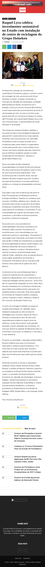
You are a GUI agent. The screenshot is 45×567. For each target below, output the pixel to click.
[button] (3, 10)
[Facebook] (14, 47)
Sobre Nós (18, 558)
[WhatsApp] (4, 47)
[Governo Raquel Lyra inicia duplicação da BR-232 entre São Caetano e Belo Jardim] (7, 459)
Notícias (5, 18)
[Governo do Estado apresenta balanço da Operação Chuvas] (7, 480)
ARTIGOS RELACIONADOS (12, 429)
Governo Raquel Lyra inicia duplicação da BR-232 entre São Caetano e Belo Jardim (28, 459)
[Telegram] (9, 47)
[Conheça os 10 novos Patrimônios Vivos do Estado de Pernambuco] (7, 448)
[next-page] (7, 488)
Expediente (26, 558)
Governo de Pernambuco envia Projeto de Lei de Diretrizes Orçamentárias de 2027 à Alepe (27, 469)
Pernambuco (12, 18)
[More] (32, 418)
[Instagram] (25, 550)
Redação (7, 42)
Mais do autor (30, 429)
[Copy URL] (19, 47)
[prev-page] (3, 488)
